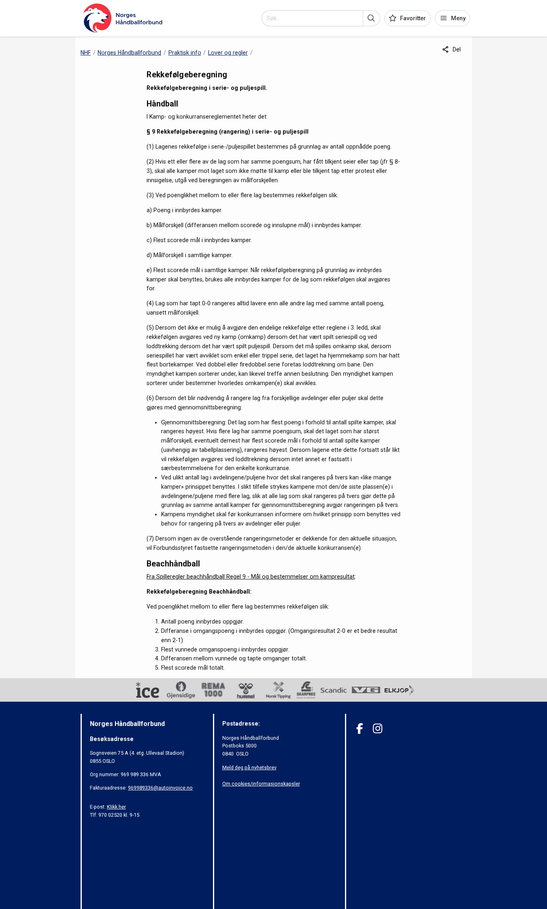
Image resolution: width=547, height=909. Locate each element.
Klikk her (116, 807)
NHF (86, 52)
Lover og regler (228, 52)
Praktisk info (184, 52)
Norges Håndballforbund (129, 52)
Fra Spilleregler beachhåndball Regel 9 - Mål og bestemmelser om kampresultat (251, 576)
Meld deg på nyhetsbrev (249, 767)
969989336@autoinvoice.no (160, 788)
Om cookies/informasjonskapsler (261, 784)
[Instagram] (377, 728)
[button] (371, 18)
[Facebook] (359, 728)
